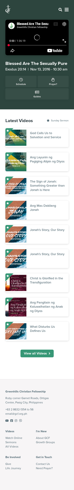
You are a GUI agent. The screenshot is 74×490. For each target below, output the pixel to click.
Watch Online (13, 438)
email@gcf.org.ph (16, 414)
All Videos (11, 446)
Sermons (10, 442)
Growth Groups (45, 442)
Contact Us (43, 464)
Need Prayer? (44, 468)
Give (8, 464)
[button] (37, 353)
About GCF (43, 438)
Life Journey (13, 468)
